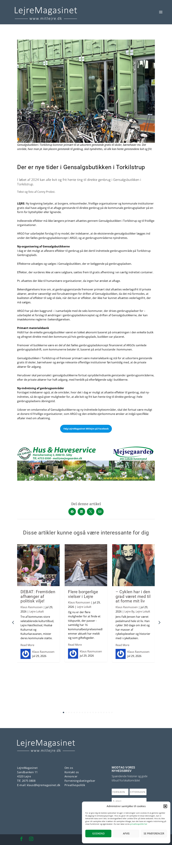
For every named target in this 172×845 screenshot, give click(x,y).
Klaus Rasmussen (31, 607)
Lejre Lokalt (36, 611)
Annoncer (71, 776)
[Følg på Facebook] (21, 839)
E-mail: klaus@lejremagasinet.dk (38, 785)
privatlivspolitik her (138, 824)
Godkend (98, 833)
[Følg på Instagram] (31, 839)
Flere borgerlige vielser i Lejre (83, 594)
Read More (27, 645)
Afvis (126, 833)
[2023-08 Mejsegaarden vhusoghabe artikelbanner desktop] (86, 479)
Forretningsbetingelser (79, 781)
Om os (68, 768)
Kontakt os (71, 772)
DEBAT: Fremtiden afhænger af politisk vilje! (37, 596)
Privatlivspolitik (74, 785)
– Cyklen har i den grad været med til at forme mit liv (133, 596)
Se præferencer (154, 833)
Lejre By (129, 611)
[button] (165, 806)
